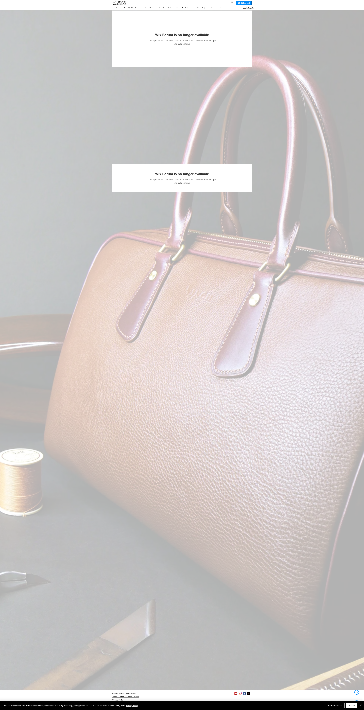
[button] (132, 8)
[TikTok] (248, 693)
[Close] (360, 705)
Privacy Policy (132, 705)
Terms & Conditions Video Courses (125, 697)
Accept (352, 705)
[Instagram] (240, 693)
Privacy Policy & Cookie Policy (124, 694)
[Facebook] (244, 693)
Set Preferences (335, 705)
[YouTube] (235, 693)
